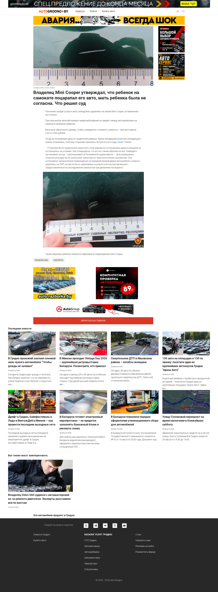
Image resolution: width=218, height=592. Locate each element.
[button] (177, 11)
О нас (138, 534)
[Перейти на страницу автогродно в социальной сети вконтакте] (105, 525)
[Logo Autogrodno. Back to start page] (53, 11)
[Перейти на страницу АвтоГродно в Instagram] (86, 525)
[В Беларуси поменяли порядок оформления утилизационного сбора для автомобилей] (135, 401)
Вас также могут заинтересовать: (28, 455)
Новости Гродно (41, 534)
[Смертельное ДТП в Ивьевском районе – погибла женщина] (135, 343)
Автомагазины (92, 546)
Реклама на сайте (144, 546)
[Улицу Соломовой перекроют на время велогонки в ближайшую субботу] (186, 401)
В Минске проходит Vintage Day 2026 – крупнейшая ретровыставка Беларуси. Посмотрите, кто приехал (83, 362)
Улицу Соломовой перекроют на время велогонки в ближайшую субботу (183, 420)
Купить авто (108, 11)
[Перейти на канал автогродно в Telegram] (95, 525)
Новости (80, 11)
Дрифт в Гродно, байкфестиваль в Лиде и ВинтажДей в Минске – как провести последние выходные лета (31, 420)
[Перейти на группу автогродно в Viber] (115, 525)
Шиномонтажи (92, 557)
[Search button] (177, 11)
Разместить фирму (145, 552)
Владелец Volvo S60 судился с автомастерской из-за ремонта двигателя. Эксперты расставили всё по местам (39, 498)
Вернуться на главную (93, 320)
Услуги (93, 11)
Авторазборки (91, 552)
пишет (120, 142)
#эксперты (58, 260)
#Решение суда (41, 260)
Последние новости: (20, 328)
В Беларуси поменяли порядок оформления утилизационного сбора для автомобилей (134, 420)
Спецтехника (91, 569)
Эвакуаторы (90, 563)
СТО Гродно (90, 540)
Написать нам (142, 540)
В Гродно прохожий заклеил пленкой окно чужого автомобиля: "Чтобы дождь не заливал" (32, 362)
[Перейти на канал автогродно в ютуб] (124, 525)
